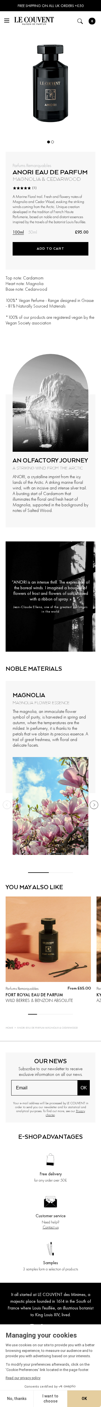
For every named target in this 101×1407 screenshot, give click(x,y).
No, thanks (17, 1398)
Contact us (51, 1227)
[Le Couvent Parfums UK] (33, 22)
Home (9, 1027)
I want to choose (50, 1398)
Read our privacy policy (23, 1378)
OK (84, 1087)
